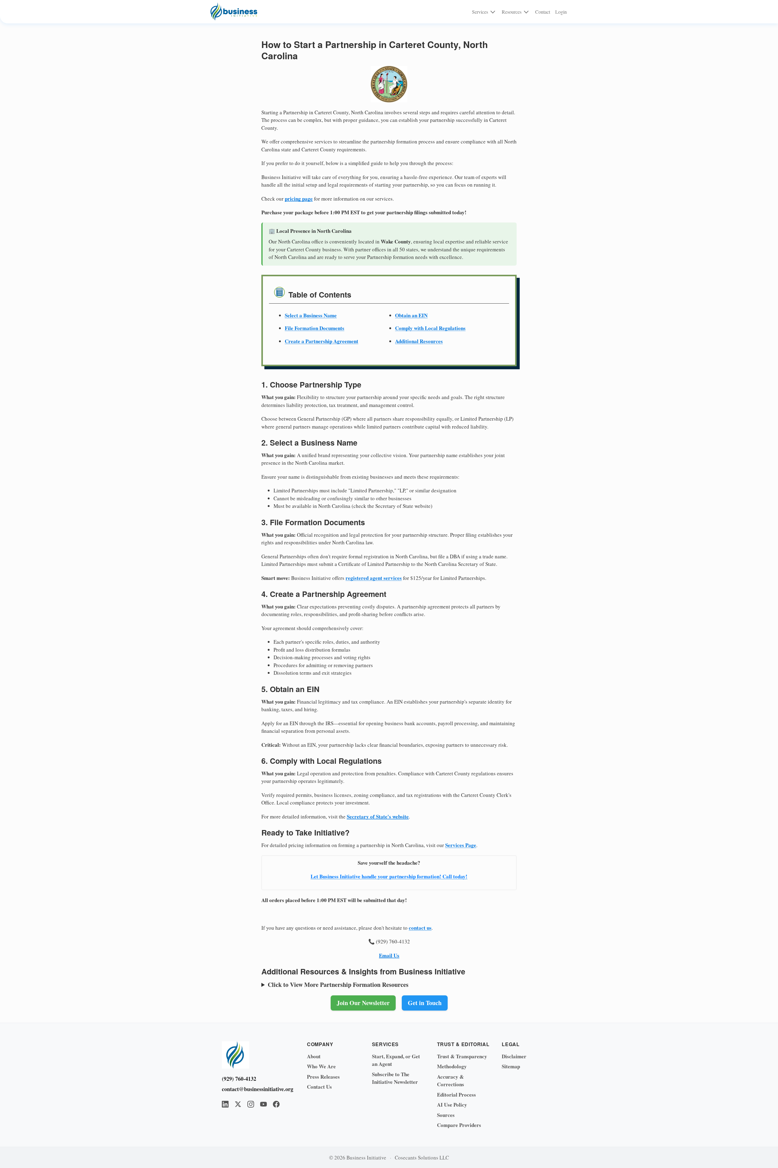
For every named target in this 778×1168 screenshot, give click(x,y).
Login (561, 12)
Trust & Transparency (462, 1056)
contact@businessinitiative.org (255, 1089)
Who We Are (321, 1066)
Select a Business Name (311, 315)
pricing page (299, 198)
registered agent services (374, 578)
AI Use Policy (452, 1104)
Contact (542, 12)
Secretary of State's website (378, 816)
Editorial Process (456, 1094)
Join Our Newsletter (363, 1002)
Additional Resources (419, 341)
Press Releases (323, 1076)
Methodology (452, 1066)
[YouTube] (263, 1104)
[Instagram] (250, 1104)
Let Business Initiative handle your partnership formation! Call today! (389, 876)
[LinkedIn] (225, 1104)
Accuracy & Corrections (450, 1080)
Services (480, 12)
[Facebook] (276, 1104)
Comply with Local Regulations (430, 328)
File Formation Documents (314, 328)
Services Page (460, 845)
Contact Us (319, 1086)
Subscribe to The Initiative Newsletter (395, 1078)
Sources (446, 1115)
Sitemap (511, 1066)
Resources (512, 12)
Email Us (389, 955)
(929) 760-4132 (239, 1079)
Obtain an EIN (411, 315)
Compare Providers (459, 1125)
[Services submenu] (493, 11)
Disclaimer (514, 1056)
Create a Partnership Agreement (321, 341)
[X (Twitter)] (238, 1104)
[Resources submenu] (526, 11)
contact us (420, 928)
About (314, 1056)
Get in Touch (425, 1002)
